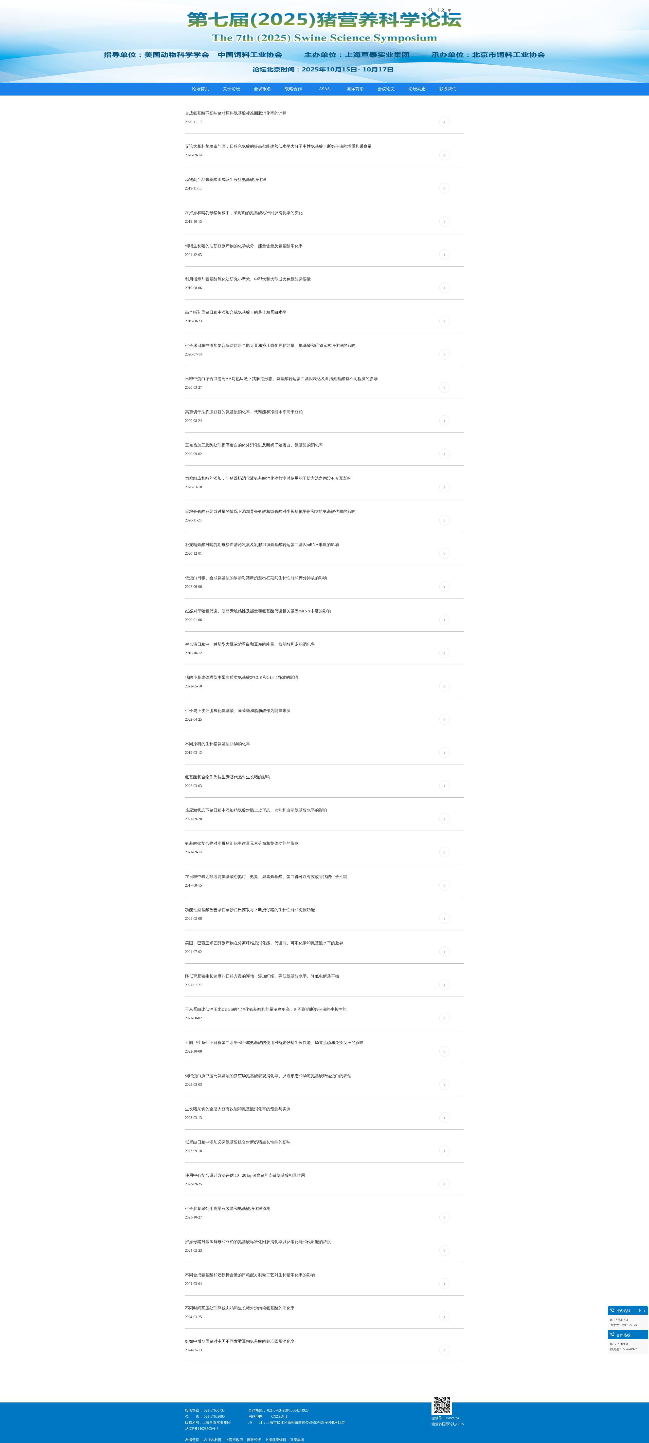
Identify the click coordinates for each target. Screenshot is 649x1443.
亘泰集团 (297, 1440)
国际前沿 (355, 88)
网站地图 (256, 1416)
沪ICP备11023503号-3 (202, 1429)
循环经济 (254, 1440)
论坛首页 (200, 88)
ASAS (324, 88)
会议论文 (386, 88)
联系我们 (448, 88)
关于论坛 (231, 88)
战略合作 (293, 88)
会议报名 (262, 88)
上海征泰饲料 (275, 1440)
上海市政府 (234, 1440)
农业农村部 (213, 1440)
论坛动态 (417, 88)
